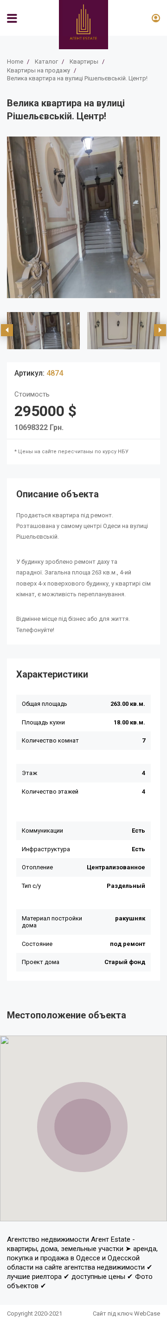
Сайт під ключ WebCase (126, 1313)
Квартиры (84, 61)
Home (15, 61)
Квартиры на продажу (38, 70)
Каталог (46, 61)
